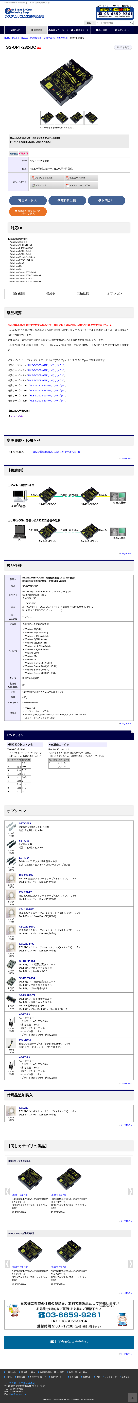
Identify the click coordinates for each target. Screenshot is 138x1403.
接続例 (50, 293)
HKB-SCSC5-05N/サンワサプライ (46, 380)
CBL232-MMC (27, 926)
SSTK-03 (24, 840)
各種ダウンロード (59, 30)
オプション (114, 293)
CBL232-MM (26, 875)
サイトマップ (104, 6)
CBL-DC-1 (25, 1040)
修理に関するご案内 (78, 1372)
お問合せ (127, 6)
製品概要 (19, 293)
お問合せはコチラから (71, 1342)
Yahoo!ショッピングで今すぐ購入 (29, 212)
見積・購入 (29, 200)
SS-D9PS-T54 (27, 978)
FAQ (117, 6)
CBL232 (23, 1107)
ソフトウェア (40, 185)
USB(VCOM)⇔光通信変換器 (56, 38)
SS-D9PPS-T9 (27, 995)
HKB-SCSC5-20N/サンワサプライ (47, 395)
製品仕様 (83, 293)
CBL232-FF (25, 892)
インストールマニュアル (80, 185)
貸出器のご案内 (28, 1372)
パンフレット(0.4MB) (44, 178)
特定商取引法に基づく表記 (52, 1372)
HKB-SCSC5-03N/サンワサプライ (46, 375)
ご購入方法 (11, 1372)
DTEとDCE (17, 416)
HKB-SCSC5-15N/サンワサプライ (47, 390)
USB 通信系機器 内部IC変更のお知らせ (56, 452)
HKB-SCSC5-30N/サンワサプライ (47, 400)
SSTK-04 (24, 857)
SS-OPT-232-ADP (20, 1195)
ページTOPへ (126, 458)
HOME (16, 30)
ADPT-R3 (24, 1014)
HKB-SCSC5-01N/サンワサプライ (46, 365)
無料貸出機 (68, 200)
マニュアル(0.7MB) (77, 178)
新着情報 (126, 1377)
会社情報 (102, 30)
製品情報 (38, 30)
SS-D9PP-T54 (27, 961)
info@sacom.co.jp (18, 1394)
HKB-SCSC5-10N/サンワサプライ (47, 385)
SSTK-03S (25, 823)
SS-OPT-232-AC (58, 1195)
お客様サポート (81, 30)
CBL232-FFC (26, 943)
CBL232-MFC (27, 909)
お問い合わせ (124, 30)
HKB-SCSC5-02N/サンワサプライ (46, 370)
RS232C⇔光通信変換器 (31, 38)
